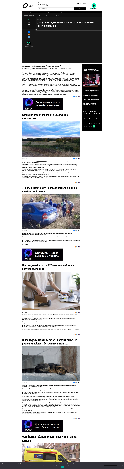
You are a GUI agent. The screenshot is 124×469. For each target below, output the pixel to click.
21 (94, 123)
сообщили (27, 241)
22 (96, 123)
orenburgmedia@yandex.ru (46, 5)
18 (86, 123)
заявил (39, 326)
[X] (78, 96)
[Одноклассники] (28, 34)
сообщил (70, 392)
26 (89, 126)
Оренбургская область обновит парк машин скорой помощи (50, 438)
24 (84, 126)
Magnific (26, 331)
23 (99, 123)
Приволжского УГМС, (41, 161)
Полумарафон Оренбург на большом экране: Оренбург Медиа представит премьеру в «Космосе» (91, 92)
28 (94, 126)
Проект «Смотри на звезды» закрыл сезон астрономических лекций (91, 100)
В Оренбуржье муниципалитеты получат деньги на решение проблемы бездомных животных (50, 341)
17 (84, 123)
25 (86, 126)
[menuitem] (25, 12)
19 (89, 123)
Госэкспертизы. (36, 413)
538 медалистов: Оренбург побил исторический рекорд (90, 96)
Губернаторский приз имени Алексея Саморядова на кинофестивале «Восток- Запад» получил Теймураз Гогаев (91, 70)
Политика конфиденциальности (110, 465)
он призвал (38, 74)
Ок (62, 467)
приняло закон (53, 396)
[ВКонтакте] (28, 32)
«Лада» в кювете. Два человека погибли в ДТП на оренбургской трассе (49, 189)
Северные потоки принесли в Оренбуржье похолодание (45, 116)
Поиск (80, 8)
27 (91, 126)
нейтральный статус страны (53, 85)
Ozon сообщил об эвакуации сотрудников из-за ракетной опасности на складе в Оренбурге (90, 104)
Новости (30, 15)
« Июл (84, 111)
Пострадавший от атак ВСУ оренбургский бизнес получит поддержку (49, 267)
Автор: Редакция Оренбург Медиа (29, 47)
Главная (26, 15)
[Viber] (79, 96)
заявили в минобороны (42, 91)
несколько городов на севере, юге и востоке (49, 94)
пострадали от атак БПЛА (62, 329)
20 (91, 123)
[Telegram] (29, 37)
